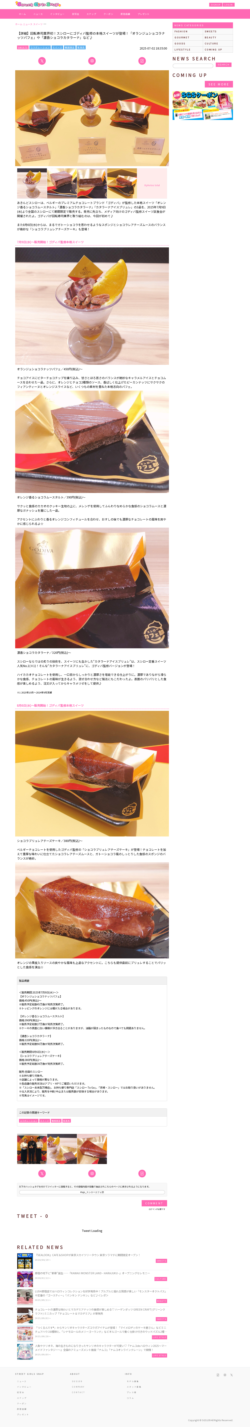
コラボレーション (40, 47)
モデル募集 (133, 1381)
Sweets (23, 47)
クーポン (108, 13)
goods (180, 43)
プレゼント (144, 13)
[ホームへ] (38, 4)
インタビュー (57, 13)
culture (212, 43)
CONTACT (78, 1392)
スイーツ (57, 47)
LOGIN (229, 4)
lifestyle (183, 49)
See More (218, 84)
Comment (154, 1203)
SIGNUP (216, 4)
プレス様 (132, 1392)
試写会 (75, 13)
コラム (130, 1398)
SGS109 (77, 1381)
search (224, 64)
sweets (211, 31)
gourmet (182, 37)
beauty (211, 37)
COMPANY (78, 1386)
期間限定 (70, 47)
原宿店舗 (125, 13)
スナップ (91, 13)
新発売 (81, 47)
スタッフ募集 (134, 1386)
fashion (181, 31)
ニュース (38, 13)
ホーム (22, 13)
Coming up (214, 49)
